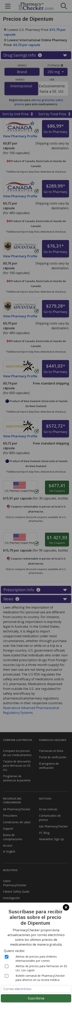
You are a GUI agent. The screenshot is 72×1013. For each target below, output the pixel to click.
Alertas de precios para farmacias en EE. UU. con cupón (42, 968)
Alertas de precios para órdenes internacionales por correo (36, 959)
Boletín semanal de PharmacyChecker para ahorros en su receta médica (40, 978)
